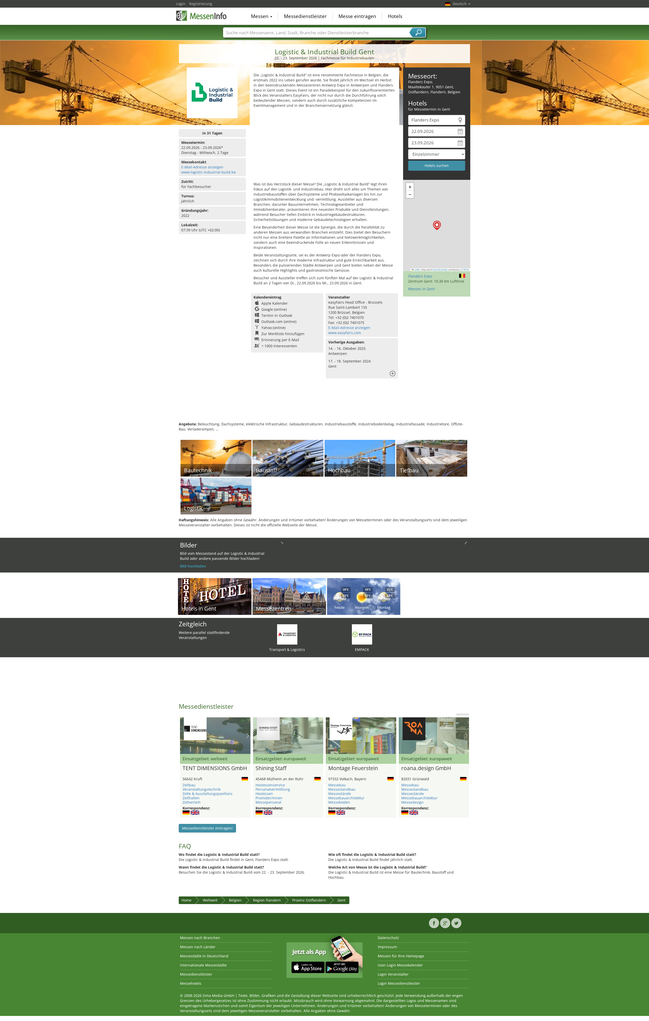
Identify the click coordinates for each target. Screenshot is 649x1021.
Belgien (235, 900)
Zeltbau (189, 785)
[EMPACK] (362, 634)
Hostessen (264, 793)
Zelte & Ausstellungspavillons (207, 793)
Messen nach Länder (197, 946)
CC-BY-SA (465, 269)
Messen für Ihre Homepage (401, 956)
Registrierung (200, 3)
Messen (260, 16)
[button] (436, 225)
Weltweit (210, 900)
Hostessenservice (270, 785)
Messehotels (190, 983)
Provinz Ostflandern (309, 900)
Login (180, 3)
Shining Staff (271, 768)
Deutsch (460, 3)
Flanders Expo (420, 276)
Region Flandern (267, 900)
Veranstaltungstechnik (202, 789)
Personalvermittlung (273, 789)
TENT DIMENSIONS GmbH (215, 768)
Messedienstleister (305, 16)
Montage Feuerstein (353, 768)
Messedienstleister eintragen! (207, 828)
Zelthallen (191, 797)
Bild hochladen (193, 566)
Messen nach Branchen (200, 937)
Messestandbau (341, 789)
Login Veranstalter (393, 974)
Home (186, 900)
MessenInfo (201, 16)
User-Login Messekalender (400, 965)
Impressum (387, 946)
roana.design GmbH (426, 768)
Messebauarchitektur (346, 797)
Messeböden (339, 802)
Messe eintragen (357, 16)
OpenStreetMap (440, 269)
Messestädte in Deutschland (204, 956)
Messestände (339, 793)
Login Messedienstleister (399, 983)
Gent (341, 900)
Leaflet (416, 269)
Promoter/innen (269, 797)
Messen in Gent (421, 288)
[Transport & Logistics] (287, 634)
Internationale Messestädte (203, 965)
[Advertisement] (324, 146)
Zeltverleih (192, 802)
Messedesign (412, 802)
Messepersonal (268, 802)
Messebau (337, 785)
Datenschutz (388, 937)
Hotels (395, 16)
